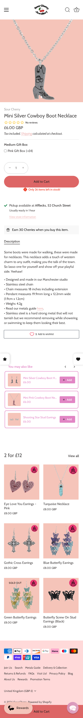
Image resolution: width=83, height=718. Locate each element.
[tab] (14, 241)
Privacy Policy (57, 673)
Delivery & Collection (55, 667)
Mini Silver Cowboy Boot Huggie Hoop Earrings (40, 378)
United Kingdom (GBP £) (18, 691)
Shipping (26, 133)
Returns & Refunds (15, 673)
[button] (73, 708)
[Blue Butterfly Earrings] (61, 540)
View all (73, 456)
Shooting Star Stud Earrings (39, 417)
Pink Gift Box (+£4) (20, 151)
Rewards (23, 679)
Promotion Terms (40, 679)
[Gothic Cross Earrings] (21, 540)
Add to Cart (41, 711)
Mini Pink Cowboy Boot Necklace (40, 397)
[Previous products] (65, 367)
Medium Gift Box (16, 145)
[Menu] (6, 9)
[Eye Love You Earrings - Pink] (21, 482)
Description (12, 241)
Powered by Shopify (40, 702)
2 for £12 (13, 455)
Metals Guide (32, 667)
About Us (9, 679)
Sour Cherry (12, 109)
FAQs (31, 673)
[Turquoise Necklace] (61, 482)
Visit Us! (42, 673)
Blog (70, 673)
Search (19, 667)
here (40, 308)
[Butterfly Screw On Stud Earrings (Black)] (61, 595)
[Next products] (74, 367)
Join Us (8, 667)
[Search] (67, 10)
